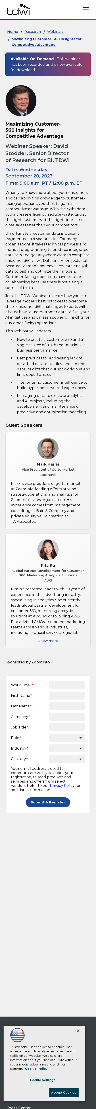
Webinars (55, 31)
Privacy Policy (62, 785)
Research (32, 31)
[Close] (78, 1031)
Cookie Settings (42, 1080)
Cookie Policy (36, 1068)
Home (12, 31)
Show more (48, 641)
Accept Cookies (63, 1092)
